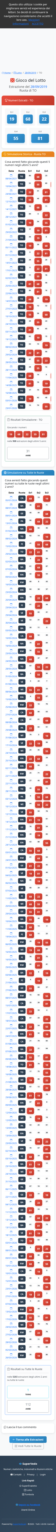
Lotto (19, 72)
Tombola (29, 1494)
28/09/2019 (30, 72)
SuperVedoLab (19, 1524)
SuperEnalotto (29, 1485)
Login (43, 1474)
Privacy (30, 1474)
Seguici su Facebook (29, 1504)
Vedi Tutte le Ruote (29, 1446)
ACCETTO (37, 24)
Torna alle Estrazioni (29, 1439)
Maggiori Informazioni (26, 22)
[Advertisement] (28, 37)
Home (7, 72)
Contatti (17, 1474)
